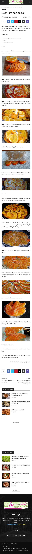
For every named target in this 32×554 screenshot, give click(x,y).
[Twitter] (12, 21)
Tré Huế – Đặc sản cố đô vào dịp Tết (21, 465)
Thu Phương (8, 17)
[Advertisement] (16, 433)
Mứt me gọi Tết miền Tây (18, 410)
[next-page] (5, 418)
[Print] (23, 21)
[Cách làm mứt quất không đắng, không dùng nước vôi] (6, 396)
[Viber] (27, 21)
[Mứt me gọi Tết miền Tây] (6, 412)
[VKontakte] (24, 535)
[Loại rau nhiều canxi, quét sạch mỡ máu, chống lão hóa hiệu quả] (6, 459)
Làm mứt (9, 7)
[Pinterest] (16, 21)
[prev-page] (3, 418)
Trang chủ (4, 7)
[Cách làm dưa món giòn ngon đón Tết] (6, 476)
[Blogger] (8, 535)
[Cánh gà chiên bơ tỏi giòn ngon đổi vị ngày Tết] (6, 484)
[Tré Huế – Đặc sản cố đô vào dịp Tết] (6, 467)
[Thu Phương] (3, 17)
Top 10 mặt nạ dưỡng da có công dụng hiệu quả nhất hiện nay (23, 382)
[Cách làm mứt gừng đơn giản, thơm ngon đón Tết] (6, 404)
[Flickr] (16, 535)
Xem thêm (15, 490)
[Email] (19, 21)
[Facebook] (8, 21)
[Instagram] (20, 535)
